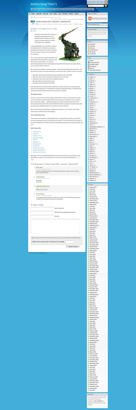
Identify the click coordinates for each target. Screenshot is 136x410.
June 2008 (92, 277)
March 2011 (93, 214)
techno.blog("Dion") (44, 4)
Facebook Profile (94, 62)
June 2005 (92, 346)
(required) (59, 208)
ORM (91, 138)
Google (43, 24)
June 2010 (92, 231)
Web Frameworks (59, 24)
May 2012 (92, 193)
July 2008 (92, 275)
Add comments (79, 24)
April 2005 (92, 350)
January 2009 (93, 264)
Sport (91, 159)
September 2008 (94, 271)
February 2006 (94, 331)
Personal (65, 13)
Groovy (92, 111)
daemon (70, 24)
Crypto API (35, 133)
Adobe (91, 77)
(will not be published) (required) (65, 212)
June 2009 (92, 254)
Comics (76, 13)
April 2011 (92, 212)
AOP (91, 82)
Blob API (35, 140)
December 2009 (94, 243)
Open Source (93, 134)
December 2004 (94, 358)
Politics (92, 148)
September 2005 (94, 340)
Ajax (91, 79)
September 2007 (94, 294)
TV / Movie (92, 167)
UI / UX (91, 169)
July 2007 (92, 298)
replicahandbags (41, 186)
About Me (39, 13)
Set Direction (93, 157)
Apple (91, 84)
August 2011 (93, 204)
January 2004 (93, 379)
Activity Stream (94, 50)
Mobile (91, 130)
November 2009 (94, 245)
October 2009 (93, 246)
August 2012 (93, 187)
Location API (36, 146)
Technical (92, 46)
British (71, 13)
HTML (91, 113)
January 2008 (93, 287)
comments (39, 29)
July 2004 (92, 367)
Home (33, 13)
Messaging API (37, 144)
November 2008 (94, 267)
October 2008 (93, 269)
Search (92, 153)
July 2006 (92, 321)
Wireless (92, 180)
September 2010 (94, 225)
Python (91, 150)
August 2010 (93, 227)
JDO (91, 125)
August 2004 (93, 365)
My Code (45, 13)
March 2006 (93, 329)
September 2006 (94, 317)
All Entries (92, 44)
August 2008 (93, 273)
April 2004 (92, 373)
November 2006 (94, 313)
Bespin (91, 86)
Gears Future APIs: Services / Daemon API (53, 22)
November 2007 (94, 290)
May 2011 (92, 210)
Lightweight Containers (96, 127)
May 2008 (92, 279)
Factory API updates (38, 138)
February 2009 (94, 262)
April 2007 (92, 304)
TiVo (91, 163)
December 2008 (94, 266)
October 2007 (93, 292)
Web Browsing (94, 172)
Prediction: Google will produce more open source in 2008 (46, 17)
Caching (92, 94)
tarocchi (38, 194)
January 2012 (93, 197)
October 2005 (93, 338)
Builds (91, 92)
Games (92, 104)
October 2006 (93, 315)
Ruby (55, 13)
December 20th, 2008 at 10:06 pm (44, 195)
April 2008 (92, 281)
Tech (51, 13)
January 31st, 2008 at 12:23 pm (43, 169)
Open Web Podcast (95, 70)
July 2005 (92, 344)
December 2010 (94, 220)
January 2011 (93, 218)
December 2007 (94, 288)
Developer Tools (37, 135)
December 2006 (94, 312)
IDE (91, 117)
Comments (93, 54)
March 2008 (93, 283)
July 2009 (92, 252)
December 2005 (94, 334)
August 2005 (93, 342)
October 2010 (93, 223)
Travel (91, 165)
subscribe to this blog (95, 2)
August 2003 (93, 388)
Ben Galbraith (98, 401)
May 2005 (92, 348)
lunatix (34, 31)
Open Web (92, 136)
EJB (91, 100)
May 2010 (92, 233)
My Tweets (92, 52)
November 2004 (94, 359)
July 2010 (92, 229)
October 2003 (93, 384)
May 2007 (92, 302)
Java (59, 13)
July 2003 (92, 390)
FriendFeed (93, 66)
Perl (91, 142)
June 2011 (92, 208)
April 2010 (92, 235)
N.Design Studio (43, 252)
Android (92, 81)
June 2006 (92, 323)
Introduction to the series (39, 152)
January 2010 (93, 241)
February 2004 (94, 377)
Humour (92, 115)
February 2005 (94, 354)
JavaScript (48, 24)
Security (92, 155)
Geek (91, 107)
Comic (91, 96)
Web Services (93, 176)
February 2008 (94, 285)
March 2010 (93, 237)
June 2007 (92, 300)
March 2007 (93, 306)
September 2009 (94, 248)
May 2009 (92, 256)
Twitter (91, 60)
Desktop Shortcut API (38, 148)
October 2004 (93, 361)
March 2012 (93, 195)
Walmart (92, 171)
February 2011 (94, 216)
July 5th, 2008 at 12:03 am (42, 187)
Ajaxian (92, 68)
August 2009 (93, 250)
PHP (91, 146)
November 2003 (94, 382)
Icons (37, 252)
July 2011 (92, 206)
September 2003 (94, 386)
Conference (93, 98)
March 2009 (93, 260)
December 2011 (94, 199)
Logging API (36, 142)
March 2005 (93, 352)
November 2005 (94, 336)
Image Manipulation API (39, 150)
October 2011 (93, 200)
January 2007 (93, 310)
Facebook (92, 102)
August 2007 (93, 296)
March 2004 (93, 375)
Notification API (50, 29)
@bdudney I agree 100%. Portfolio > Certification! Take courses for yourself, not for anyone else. (62, 9)
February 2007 (94, 308)
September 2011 (94, 202)
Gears (39, 24)
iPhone (92, 119)
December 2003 (94, 380)
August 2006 (93, 319)
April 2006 (92, 327)
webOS (92, 178)
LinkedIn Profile (94, 64)
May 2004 (92, 371)
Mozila (91, 132)
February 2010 (94, 239)
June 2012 (92, 191)
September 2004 (94, 363)
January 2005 (93, 356)
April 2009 (92, 258)
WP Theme (31, 252)
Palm (91, 140)
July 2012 (92, 189)
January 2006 (93, 333)
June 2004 (92, 369)
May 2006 (92, 325)
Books (91, 88)
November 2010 (94, 221)
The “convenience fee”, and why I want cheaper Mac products (66, 19)
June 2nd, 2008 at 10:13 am (42, 178)
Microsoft (92, 128)
